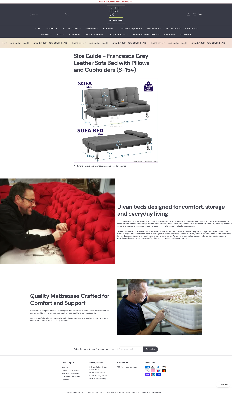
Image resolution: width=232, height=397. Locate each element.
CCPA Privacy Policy (98, 375)
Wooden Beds (172, 28)
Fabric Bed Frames (70, 28)
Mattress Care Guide (71, 373)
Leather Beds (153, 28)
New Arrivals (169, 34)
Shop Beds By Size (118, 34)
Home (37, 28)
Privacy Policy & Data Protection (98, 368)
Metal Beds (190, 28)
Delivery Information (70, 370)
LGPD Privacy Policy (97, 379)
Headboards (74, 34)
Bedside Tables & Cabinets (145, 34)
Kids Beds (45, 34)
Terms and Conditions (71, 376)
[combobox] (49, 14)
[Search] (66, 14)
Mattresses (108, 28)
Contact (65, 380)
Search (65, 367)
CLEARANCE (185, 34)
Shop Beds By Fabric (93, 34)
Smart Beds (90, 28)
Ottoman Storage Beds (130, 28)
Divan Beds (50, 28)
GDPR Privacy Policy (97, 372)
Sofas (59, 34)
